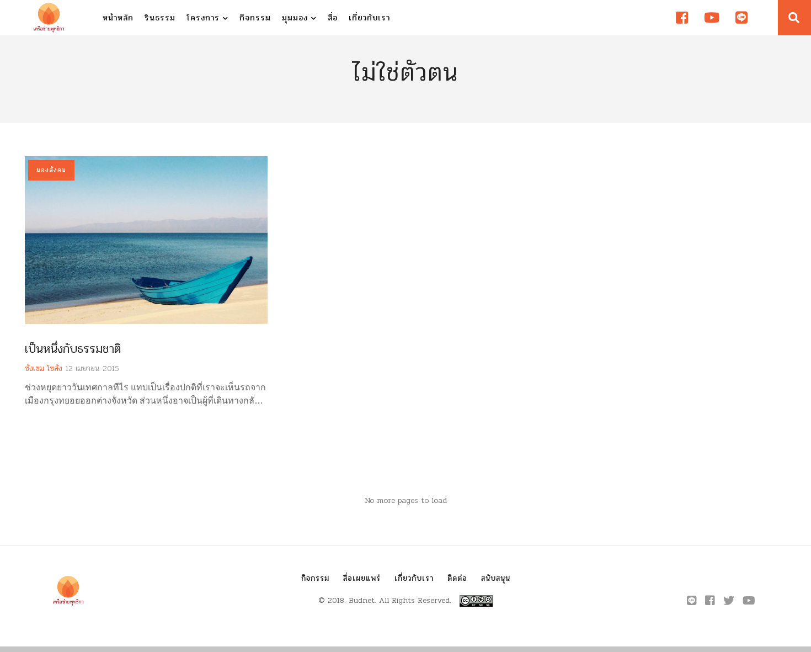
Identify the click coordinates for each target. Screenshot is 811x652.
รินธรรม (160, 17)
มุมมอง (296, 17)
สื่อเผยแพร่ (362, 578)
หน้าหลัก (118, 17)
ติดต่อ (457, 578)
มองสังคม (51, 170)
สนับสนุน (495, 578)
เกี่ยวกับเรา (369, 17)
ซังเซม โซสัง (43, 368)
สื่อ (333, 17)
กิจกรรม (255, 17)
